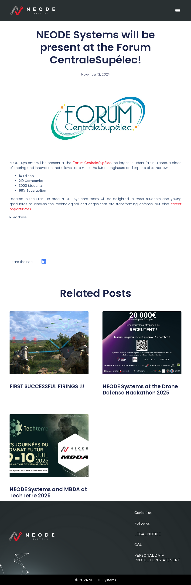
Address (20, 217)
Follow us (142, 523)
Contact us (143, 512)
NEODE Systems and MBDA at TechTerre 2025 (48, 492)
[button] (177, 10)
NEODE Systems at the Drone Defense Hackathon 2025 (140, 389)
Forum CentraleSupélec (91, 162)
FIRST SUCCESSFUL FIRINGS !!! (47, 386)
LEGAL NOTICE (147, 534)
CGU (138, 544)
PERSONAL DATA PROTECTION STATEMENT (157, 557)
